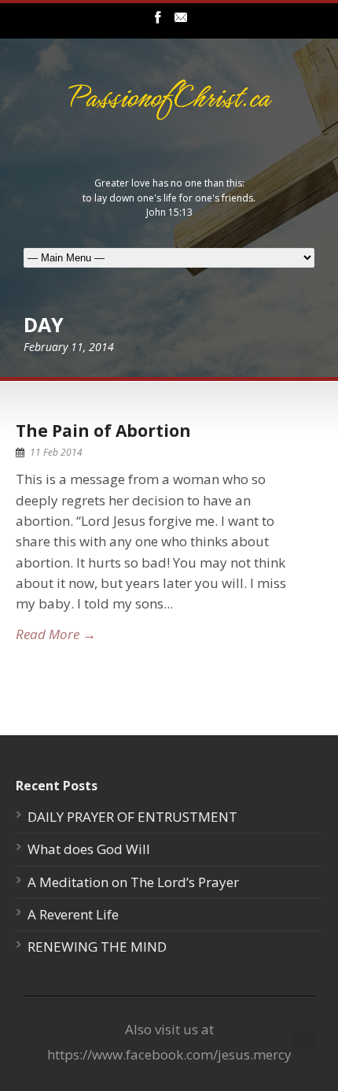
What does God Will (89, 849)
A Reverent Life (73, 914)
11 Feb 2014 (56, 452)
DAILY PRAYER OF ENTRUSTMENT (132, 817)
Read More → (56, 634)
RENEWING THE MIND (97, 947)
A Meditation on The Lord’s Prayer (133, 882)
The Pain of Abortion (103, 431)
